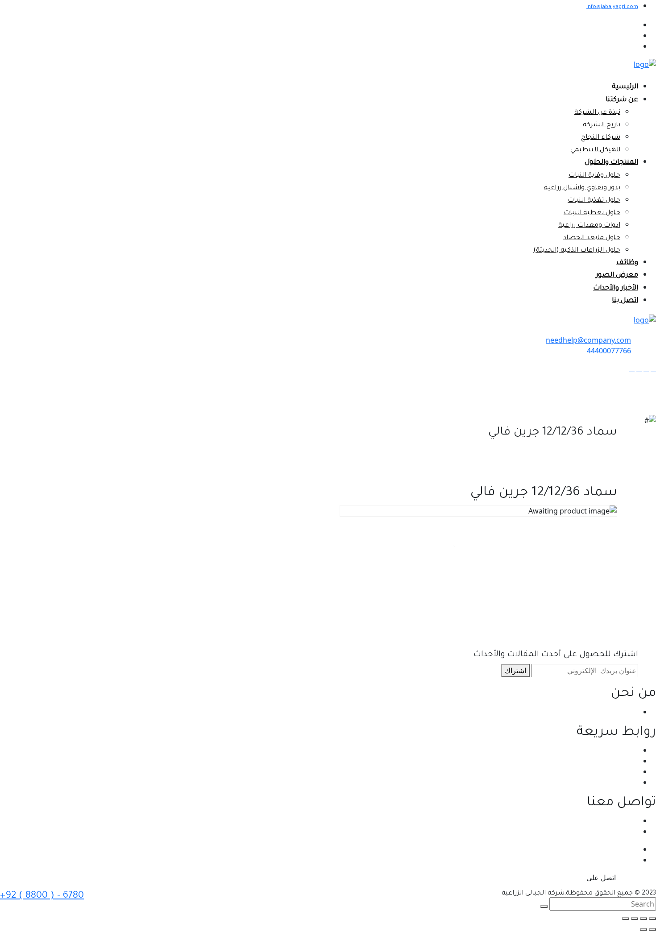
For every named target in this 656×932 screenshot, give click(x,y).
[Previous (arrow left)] (652, 929)
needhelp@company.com (588, 340)
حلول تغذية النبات (594, 200)
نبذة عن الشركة (597, 112)
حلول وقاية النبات (594, 175)
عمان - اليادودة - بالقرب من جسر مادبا (581, 820)
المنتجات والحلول (611, 162)
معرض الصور (617, 275)
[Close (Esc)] (652, 918)
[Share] (643, 918)
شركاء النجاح (600, 137)
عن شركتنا (622, 100)
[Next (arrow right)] (643, 929)
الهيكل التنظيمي (595, 150)
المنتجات (625, 771)
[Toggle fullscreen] (634, 918)
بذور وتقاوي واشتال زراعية (582, 188)
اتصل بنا (625, 301)
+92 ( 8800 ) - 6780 (42, 896)
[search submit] (544, 906)
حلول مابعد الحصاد (591, 238)
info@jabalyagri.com (612, 7)
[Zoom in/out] (625, 918)
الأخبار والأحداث (615, 288)
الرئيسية (625, 87)
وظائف (627, 263)
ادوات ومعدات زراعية (589, 225)
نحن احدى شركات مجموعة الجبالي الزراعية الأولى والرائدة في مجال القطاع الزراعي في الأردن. (498, 712)
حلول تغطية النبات (592, 213)
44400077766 (609, 351)
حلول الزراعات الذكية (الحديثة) (576, 250)
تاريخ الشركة (601, 125)
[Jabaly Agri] (645, 64)
